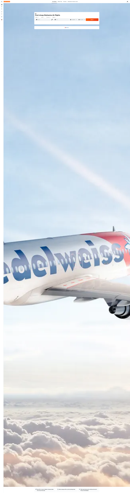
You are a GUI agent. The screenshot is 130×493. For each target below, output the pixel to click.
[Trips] (1, 17)
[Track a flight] (1, 14)
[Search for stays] (1, 7)
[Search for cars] (1, 9)
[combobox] (37, 17)
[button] (2, 1)
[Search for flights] (1, 5)
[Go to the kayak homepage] (7, 1)
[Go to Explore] (1, 12)
